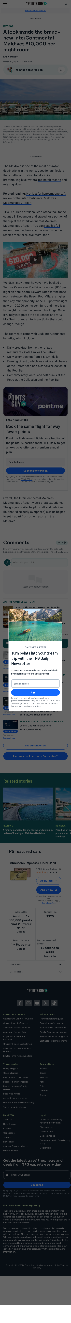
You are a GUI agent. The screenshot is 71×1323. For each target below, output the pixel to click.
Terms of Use (50, 700)
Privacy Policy (51, 703)
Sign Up (35, 692)
